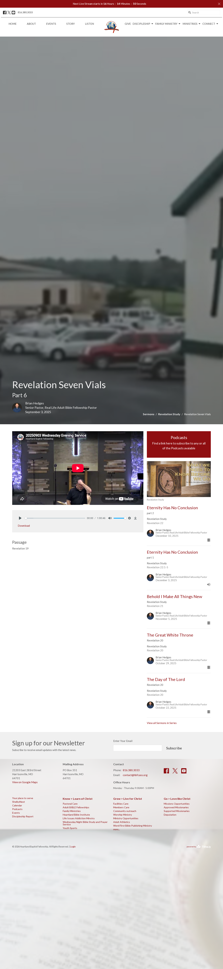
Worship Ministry (122, 814)
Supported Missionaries (177, 810)
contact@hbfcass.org (135, 775)
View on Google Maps (25, 782)
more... (116, 829)
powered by (197, 850)
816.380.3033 (25, 12)
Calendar (17, 805)
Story (70, 23)
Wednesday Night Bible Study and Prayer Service (85, 823)
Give (128, 23)
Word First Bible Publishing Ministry (132, 825)
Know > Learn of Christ (78, 798)
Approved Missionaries (176, 807)
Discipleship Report (22, 816)
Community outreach (124, 810)
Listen (89, 23)
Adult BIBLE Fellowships (76, 807)
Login (73, 846)
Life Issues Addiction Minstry (79, 818)
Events (51, 23)
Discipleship (141, 23)
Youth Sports (70, 828)
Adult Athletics (121, 821)
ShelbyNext (18, 801)
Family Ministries (72, 810)
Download (24, 525)
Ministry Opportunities (125, 818)
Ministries (190, 23)
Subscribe (174, 748)
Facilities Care (120, 803)
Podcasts (17, 809)
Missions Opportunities (177, 803)
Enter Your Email (122, 740)
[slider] (55, 518)
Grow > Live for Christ (127, 798)
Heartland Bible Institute (76, 814)
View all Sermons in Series (162, 722)
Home (13, 23)
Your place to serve (22, 798)
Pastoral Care (70, 803)
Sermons (148, 414)
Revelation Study (169, 414)
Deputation (170, 814)
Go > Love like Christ (177, 798)
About (31, 23)
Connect (208, 23)
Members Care (121, 807)
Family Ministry (166, 23)
